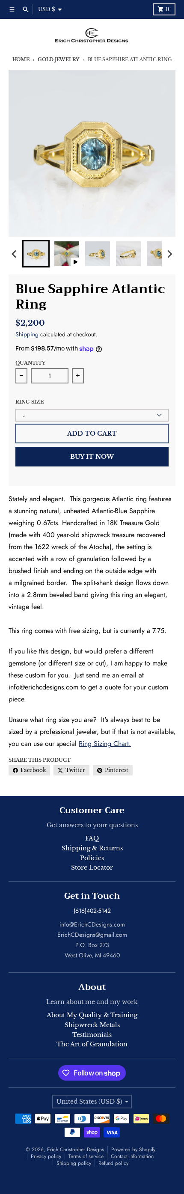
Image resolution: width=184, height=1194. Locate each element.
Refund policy (113, 1163)
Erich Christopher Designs (75, 1149)
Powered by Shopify (133, 1149)
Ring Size (29, 402)
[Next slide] (169, 253)
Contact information (132, 1156)
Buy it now (92, 456)
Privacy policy (46, 1156)
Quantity (30, 363)
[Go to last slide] (15, 253)
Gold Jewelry (58, 59)
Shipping (27, 334)
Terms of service (86, 1156)
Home (21, 59)
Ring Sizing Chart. (105, 743)
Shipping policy (73, 1163)
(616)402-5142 (92, 910)
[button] (36, 253)
